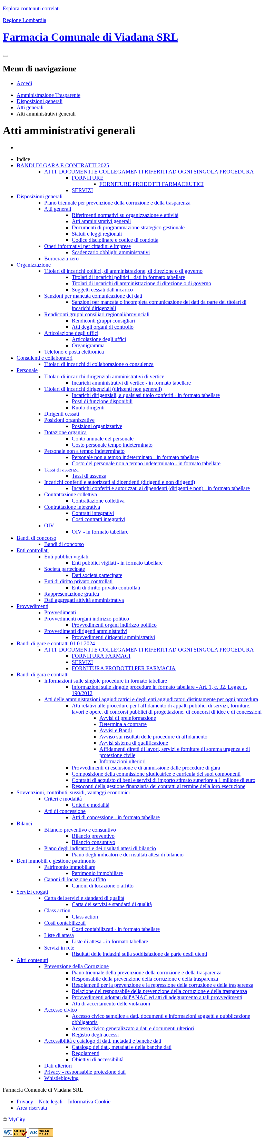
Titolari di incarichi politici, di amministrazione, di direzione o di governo (123, 271)
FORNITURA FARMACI (101, 656)
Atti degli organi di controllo (103, 327)
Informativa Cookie (89, 1101)
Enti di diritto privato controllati (78, 581)
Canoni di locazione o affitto (75, 879)
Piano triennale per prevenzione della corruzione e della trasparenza (117, 203)
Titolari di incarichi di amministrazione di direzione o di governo (141, 283)
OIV (49, 525)
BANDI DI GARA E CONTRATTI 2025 (63, 165)
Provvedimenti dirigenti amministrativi (85, 631)
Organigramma (88, 345)
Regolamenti (85, 1053)
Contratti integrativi (93, 513)
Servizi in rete (59, 948)
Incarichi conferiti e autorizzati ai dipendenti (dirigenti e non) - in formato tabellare (161, 488)
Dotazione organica (65, 432)
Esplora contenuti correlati (31, 8)
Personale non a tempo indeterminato (84, 451)
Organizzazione (34, 265)
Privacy (25, 1101)
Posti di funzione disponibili (102, 401)
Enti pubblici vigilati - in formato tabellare (117, 563)
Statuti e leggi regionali (97, 234)
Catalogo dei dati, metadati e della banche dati (121, 1047)
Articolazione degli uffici (71, 333)
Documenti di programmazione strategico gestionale (128, 227)
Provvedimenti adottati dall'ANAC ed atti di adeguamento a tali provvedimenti (157, 997)
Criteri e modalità (63, 799)
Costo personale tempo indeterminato (112, 445)
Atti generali (30, 107)
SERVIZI (82, 190)
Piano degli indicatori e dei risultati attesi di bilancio (100, 848)
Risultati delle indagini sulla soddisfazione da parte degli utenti (139, 954)
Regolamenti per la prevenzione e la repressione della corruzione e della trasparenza (162, 985)
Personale (27, 370)
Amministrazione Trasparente (48, 95)
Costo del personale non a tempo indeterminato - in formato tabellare (146, 463)
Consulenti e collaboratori (44, 358)
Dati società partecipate (97, 575)
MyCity (16, 1119)
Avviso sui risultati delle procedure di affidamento (153, 737)
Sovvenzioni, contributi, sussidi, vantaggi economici (73, 792)
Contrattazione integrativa (72, 507)
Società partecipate (64, 569)
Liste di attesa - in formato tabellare (110, 941)
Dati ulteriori (58, 1066)
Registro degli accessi (95, 1035)
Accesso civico (60, 1010)
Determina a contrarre (123, 724)
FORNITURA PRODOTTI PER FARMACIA (124, 668)
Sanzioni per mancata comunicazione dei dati (93, 296)
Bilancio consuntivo (93, 842)
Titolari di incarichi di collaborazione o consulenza (99, 364)
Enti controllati (33, 550)
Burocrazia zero (61, 258)
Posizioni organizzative (69, 420)
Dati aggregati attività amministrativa (84, 600)
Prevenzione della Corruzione (76, 966)
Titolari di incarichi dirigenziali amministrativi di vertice (104, 376)
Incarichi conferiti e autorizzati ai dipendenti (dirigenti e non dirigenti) (119, 482)
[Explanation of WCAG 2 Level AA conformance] (41, 1135)
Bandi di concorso (36, 538)
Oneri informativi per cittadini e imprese (87, 246)
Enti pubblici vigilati (66, 556)
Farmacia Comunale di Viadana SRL (90, 37)
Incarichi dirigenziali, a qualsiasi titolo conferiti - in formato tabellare (146, 395)
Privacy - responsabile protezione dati (85, 1072)
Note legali (50, 1101)
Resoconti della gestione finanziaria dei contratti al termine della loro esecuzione (158, 786)
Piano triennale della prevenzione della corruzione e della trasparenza (147, 972)
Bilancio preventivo (93, 836)
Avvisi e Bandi (115, 730)
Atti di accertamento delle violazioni (111, 1003)
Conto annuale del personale (103, 438)
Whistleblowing (61, 1078)
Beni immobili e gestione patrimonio (56, 861)
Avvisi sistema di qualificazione (133, 743)
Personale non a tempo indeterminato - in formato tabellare (135, 457)
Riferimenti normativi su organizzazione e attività (125, 215)
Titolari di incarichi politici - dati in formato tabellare (128, 277)
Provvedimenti (32, 606)
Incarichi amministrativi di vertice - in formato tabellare (131, 383)
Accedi (24, 83)
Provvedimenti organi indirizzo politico (86, 619)
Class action (57, 910)
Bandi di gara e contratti (43, 674)
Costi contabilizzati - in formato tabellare (116, 929)
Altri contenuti (32, 960)
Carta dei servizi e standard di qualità (84, 898)
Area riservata (32, 1108)
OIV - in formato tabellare (100, 532)
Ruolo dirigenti (88, 407)
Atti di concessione (65, 811)
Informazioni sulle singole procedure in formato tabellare (105, 681)
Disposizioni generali (39, 101)
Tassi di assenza (61, 470)
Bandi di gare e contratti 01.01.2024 (56, 643)
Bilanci (24, 823)
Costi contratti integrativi (98, 519)
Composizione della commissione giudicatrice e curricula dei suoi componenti (156, 774)
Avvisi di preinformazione (127, 718)
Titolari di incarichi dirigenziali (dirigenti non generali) (103, 389)
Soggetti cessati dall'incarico (102, 289)
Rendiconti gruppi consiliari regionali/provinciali (96, 314)
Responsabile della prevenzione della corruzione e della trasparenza (145, 979)
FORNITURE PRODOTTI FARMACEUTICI (151, 184)
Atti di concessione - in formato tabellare (116, 817)
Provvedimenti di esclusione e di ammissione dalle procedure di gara (146, 768)
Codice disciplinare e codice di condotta (115, 240)
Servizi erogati (32, 892)
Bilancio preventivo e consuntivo (80, 830)
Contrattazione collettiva (70, 494)
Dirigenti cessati (61, 414)
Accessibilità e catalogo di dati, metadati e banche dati (102, 1041)
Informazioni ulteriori (122, 761)
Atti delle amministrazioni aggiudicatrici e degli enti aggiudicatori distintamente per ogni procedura (151, 699)
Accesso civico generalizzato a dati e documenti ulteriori (133, 1028)
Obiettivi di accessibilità (98, 1059)
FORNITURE (88, 178)
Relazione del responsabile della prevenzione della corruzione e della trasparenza (159, 991)
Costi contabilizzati (65, 923)
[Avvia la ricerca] (5, 56)
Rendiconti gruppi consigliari (103, 321)
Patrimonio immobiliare (69, 867)
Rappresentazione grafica (71, 594)
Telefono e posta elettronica (74, 352)
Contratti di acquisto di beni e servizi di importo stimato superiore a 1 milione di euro (163, 780)
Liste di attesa (59, 935)
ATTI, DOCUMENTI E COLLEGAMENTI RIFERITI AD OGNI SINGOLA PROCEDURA (149, 172)
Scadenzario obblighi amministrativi (111, 252)
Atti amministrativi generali (101, 221)
